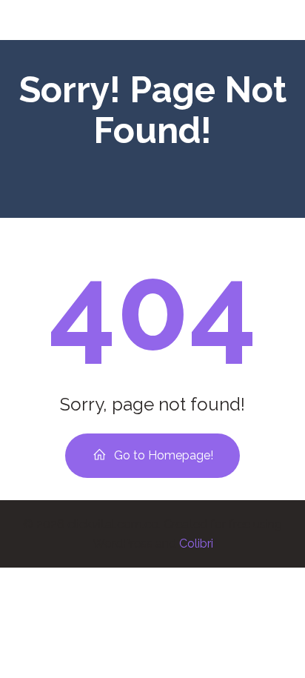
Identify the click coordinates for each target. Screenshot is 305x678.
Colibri (196, 543)
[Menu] (273, 20)
